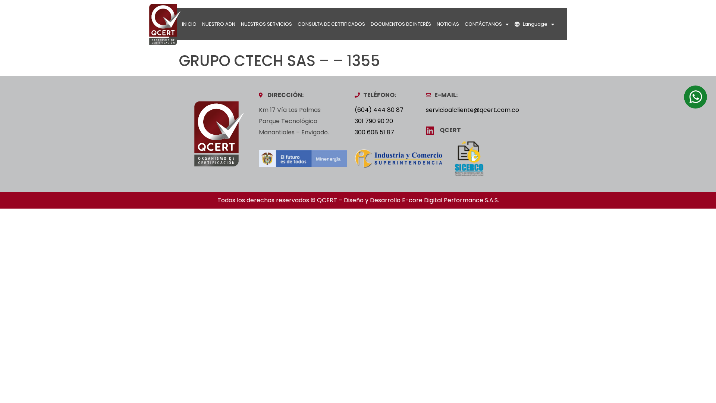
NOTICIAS (448, 24)
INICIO (189, 24)
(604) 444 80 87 (379, 110)
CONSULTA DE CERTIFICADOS (331, 24)
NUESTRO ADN (218, 24)
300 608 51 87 (374, 132)
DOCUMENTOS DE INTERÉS (401, 24)
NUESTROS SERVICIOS (266, 24)
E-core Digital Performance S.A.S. (450, 200)
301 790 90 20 (374, 121)
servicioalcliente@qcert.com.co (472, 110)
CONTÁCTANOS (483, 24)
